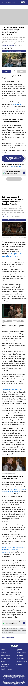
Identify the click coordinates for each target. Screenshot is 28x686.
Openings (19, 650)
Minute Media (10, 673)
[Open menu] (2, 2)
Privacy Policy (5, 658)
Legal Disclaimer (21, 661)
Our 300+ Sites (21, 652)
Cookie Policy (5, 661)
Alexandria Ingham (8, 45)
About (3, 650)
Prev (6, 71)
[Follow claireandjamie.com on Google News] (24, 172)
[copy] (11, 48)
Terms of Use (20, 658)
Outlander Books (10, 184)
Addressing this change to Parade (12, 390)
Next (21, 71)
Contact (3, 652)
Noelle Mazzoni (7, 217)
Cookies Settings (6, 669)
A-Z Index (19, 664)
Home (3, 184)
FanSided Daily (5, 655)
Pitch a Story (20, 655)
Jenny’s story (17, 104)
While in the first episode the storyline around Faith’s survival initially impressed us (13, 550)
